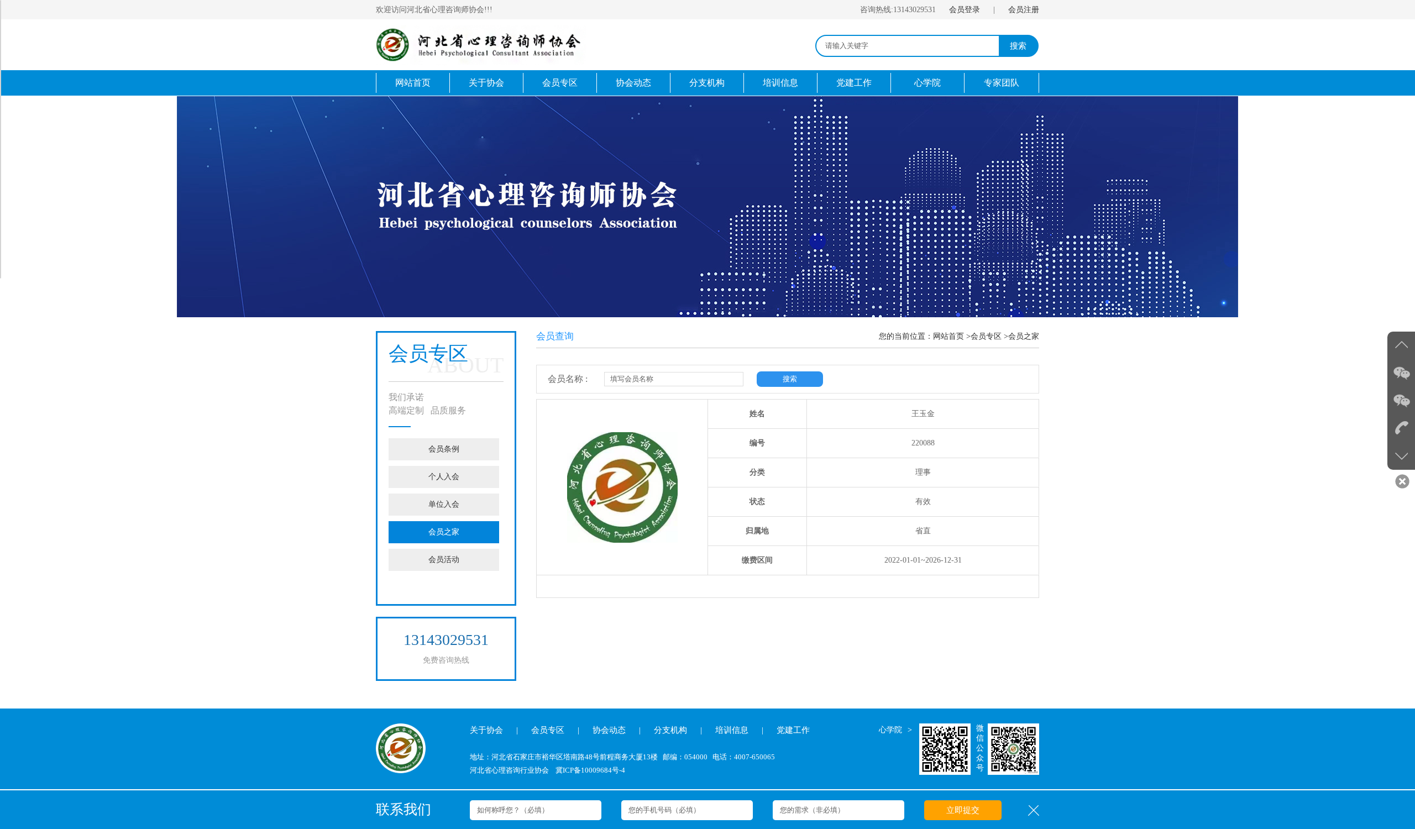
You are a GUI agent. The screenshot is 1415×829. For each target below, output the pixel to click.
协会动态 (633, 82)
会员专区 (560, 82)
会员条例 (443, 449)
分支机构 (707, 82)
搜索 (1018, 45)
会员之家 (443, 532)
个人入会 (443, 477)
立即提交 (962, 810)
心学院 (927, 82)
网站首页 (413, 82)
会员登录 (964, 10)
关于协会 (486, 82)
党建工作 (854, 82)
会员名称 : (568, 379)
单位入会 (443, 504)
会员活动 (443, 559)
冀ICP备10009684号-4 (590, 770)
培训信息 (780, 82)
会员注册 (1023, 10)
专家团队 (1001, 82)
